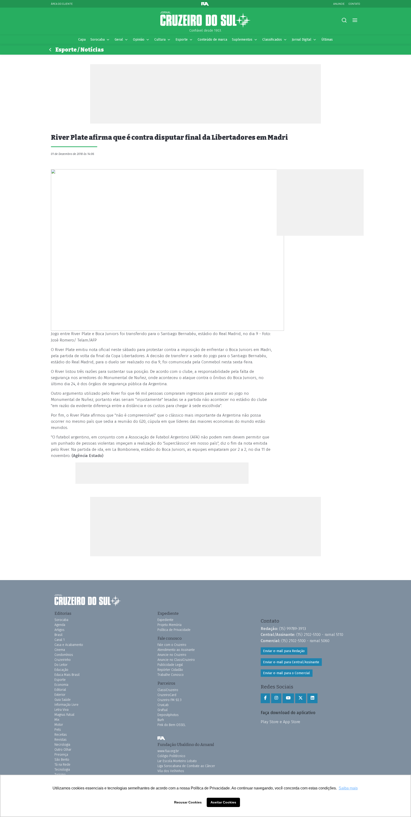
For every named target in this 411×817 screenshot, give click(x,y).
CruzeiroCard (166, 695)
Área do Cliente (62, 3)
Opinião (138, 40)
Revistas (60, 740)
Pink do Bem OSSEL (171, 725)
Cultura (160, 40)
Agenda (59, 625)
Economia (61, 685)
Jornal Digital (301, 40)
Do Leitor (61, 665)
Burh (160, 720)
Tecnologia (62, 770)
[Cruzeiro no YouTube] (288, 698)
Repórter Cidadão (170, 670)
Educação (61, 670)
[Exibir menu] (354, 20)
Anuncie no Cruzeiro (171, 655)
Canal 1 (59, 640)
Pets (57, 730)
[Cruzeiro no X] (300, 698)
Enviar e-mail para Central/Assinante (291, 662)
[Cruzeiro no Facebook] (265, 698)
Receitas (60, 735)
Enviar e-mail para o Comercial (286, 673)
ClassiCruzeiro (167, 690)
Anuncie (339, 3)
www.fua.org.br (168, 751)
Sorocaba (97, 40)
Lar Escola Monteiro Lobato (177, 761)
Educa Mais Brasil (67, 675)
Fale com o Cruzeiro (171, 645)
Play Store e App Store (280, 721)
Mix (56, 720)
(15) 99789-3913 (292, 628)
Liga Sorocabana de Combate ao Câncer (186, 766)
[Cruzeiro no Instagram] (276, 698)
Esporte (182, 40)
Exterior (59, 695)
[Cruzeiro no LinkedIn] (312, 698)
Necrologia (62, 745)
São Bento (61, 760)
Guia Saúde (62, 700)
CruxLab (163, 705)
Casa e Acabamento (68, 645)
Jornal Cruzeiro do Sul (205, 19)
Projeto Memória (169, 625)
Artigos (59, 630)
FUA (161, 738)
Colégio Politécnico (171, 756)
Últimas (327, 40)
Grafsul (162, 710)
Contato (354, 3)
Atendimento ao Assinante (176, 650)
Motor (58, 725)
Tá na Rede (62, 765)
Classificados (272, 40)
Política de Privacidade (174, 630)
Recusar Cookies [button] (188, 802)
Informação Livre (66, 705)
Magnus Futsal (64, 715)
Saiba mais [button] (348, 788)
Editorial (60, 690)
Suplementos (242, 40)
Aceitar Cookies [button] (223, 802)
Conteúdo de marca (212, 40)
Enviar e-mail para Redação (284, 651)
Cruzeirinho (62, 660)
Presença (61, 755)
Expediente (165, 620)
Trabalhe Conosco (170, 675)
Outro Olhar (62, 750)
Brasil (58, 635)
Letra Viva (61, 710)
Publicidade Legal (170, 665)
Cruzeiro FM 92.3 (169, 700)
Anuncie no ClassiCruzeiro (176, 660)
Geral (119, 40)
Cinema (59, 650)
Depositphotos (168, 715)
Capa (82, 40)
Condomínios (63, 655)
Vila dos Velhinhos (170, 771)
